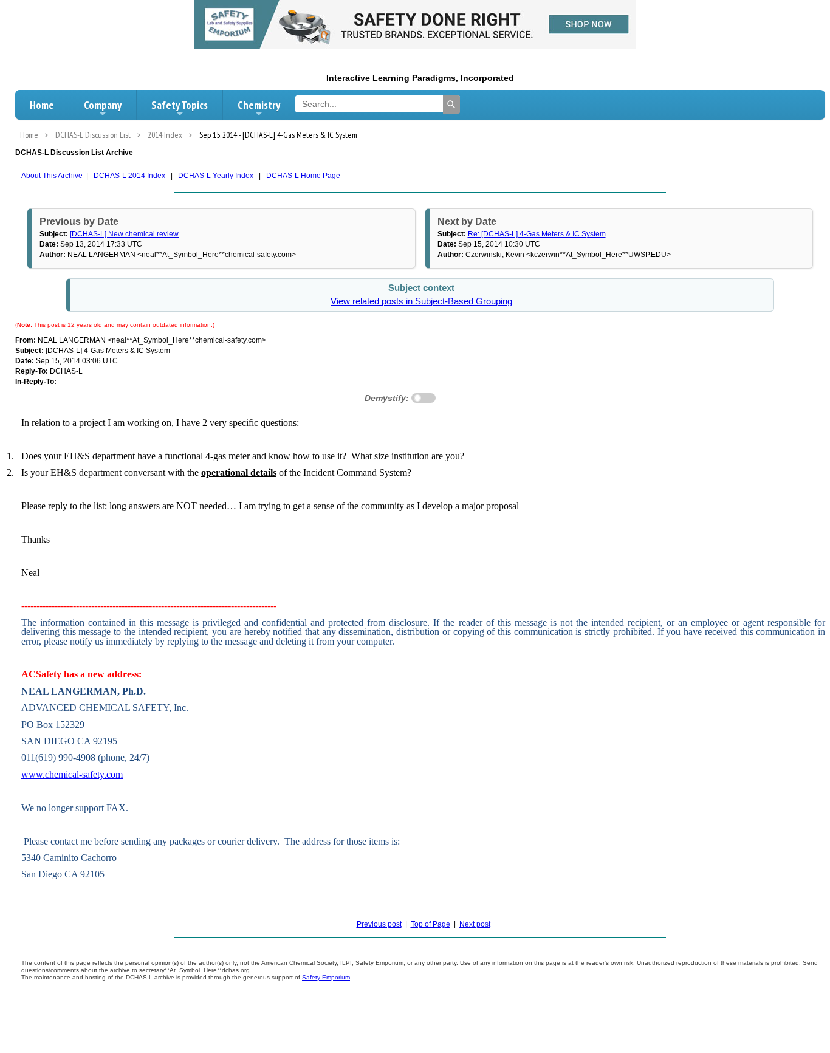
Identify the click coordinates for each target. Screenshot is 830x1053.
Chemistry (259, 105)
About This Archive (52, 175)
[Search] (451, 104)
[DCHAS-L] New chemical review (124, 234)
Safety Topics (179, 105)
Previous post (379, 924)
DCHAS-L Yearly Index (215, 175)
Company (103, 105)
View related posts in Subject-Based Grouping (421, 301)
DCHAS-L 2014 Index (129, 175)
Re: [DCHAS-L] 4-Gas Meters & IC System (537, 234)
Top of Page (430, 924)
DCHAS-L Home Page (303, 175)
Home (42, 105)
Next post (474, 924)
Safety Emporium (326, 977)
